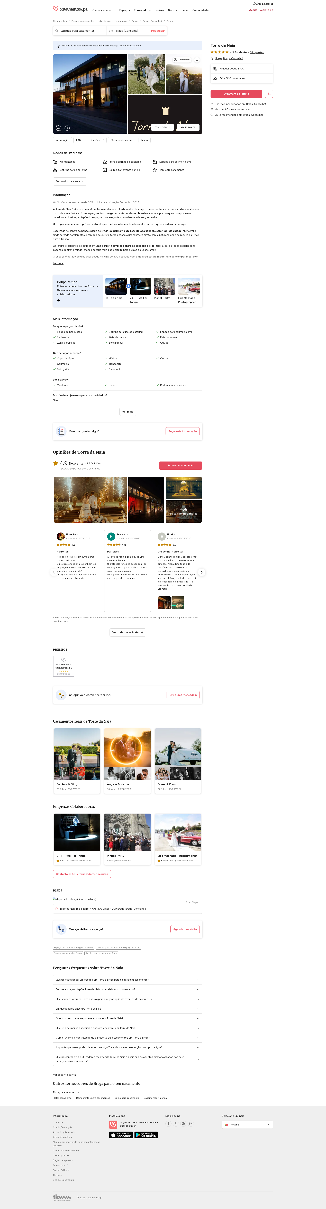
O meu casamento (103, 10)
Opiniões (97, 140)
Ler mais (58, 263)
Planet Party (115, 856)
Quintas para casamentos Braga (101, 953)
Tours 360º (162, 127)
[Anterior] (53, 572)
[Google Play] (146, 1137)
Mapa (144, 140)
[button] (127, 291)
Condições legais (62, 1127)
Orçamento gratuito (236, 94)
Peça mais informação (182, 431)
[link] (77, 761)
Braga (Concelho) (152, 21)
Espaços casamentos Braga (68, 953)
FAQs (79, 140)
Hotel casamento (62, 1098)
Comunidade (200, 10)
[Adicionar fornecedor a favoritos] (197, 60)
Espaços (124, 10)
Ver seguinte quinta (64, 1075)
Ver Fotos (188, 127)
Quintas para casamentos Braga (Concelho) (118, 947)
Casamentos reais (122, 140)
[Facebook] (168, 1124)
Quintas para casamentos (113, 21)
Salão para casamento (127, 1098)
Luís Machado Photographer (177, 856)
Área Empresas (264, 3)
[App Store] (121, 1137)
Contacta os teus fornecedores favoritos (82, 874)
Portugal (234, 1124)
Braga (135, 21)
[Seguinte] (201, 572)
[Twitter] (176, 1124)
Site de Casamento (63, 1180)
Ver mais (127, 411)
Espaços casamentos (83, 21)
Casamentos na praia (155, 1098)
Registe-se (266, 10)
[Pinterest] (183, 1124)
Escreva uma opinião (181, 465)
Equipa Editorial (61, 1170)
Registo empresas (63, 1160)
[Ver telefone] (269, 94)
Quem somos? (60, 1165)
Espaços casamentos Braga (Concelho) (73, 947)
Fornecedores (142, 10)
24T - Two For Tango (71, 856)
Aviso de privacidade (64, 1132)
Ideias (184, 10)
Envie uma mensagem (183, 695)
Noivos (172, 10)
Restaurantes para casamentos (93, 1098)
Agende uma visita (185, 929)
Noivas (160, 10)
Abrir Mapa (192, 902)
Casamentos (60, 21)
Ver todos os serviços (70, 181)
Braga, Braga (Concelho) (229, 58)
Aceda (253, 10)
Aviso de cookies (62, 1137)
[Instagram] (191, 1124)
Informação (62, 140)
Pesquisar (158, 31)
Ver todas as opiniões (126, 632)
